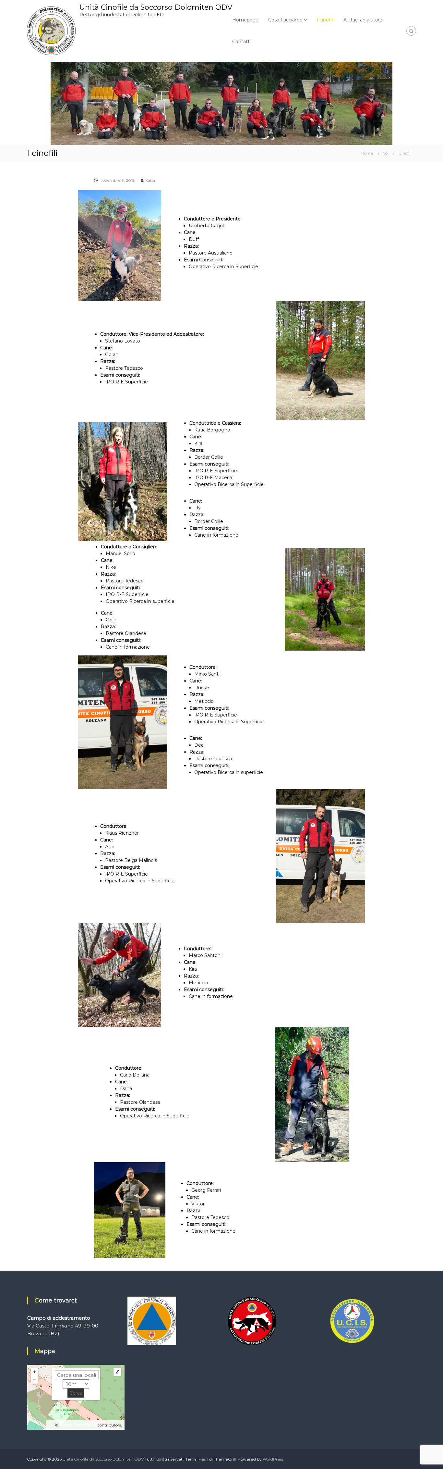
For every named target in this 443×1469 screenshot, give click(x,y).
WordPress (273, 1459)
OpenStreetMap (78, 1425)
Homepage (245, 20)
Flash (203, 1459)
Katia (150, 180)
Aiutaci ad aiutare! (363, 20)
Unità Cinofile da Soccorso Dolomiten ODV (155, 7)
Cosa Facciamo (285, 20)
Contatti (241, 41)
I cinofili (325, 20)
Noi (385, 153)
